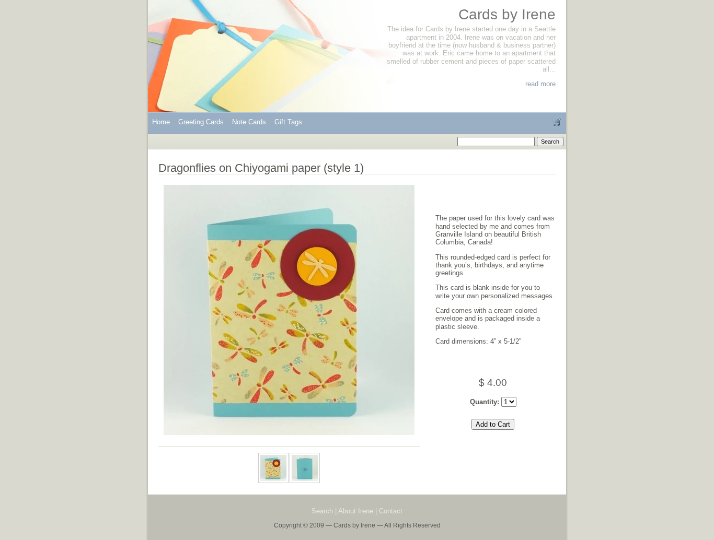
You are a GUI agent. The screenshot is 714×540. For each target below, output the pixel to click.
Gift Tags (288, 122)
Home (161, 122)
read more (540, 84)
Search (322, 511)
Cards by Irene (507, 14)
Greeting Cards (201, 122)
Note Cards (249, 122)
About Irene (355, 511)
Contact (390, 511)
